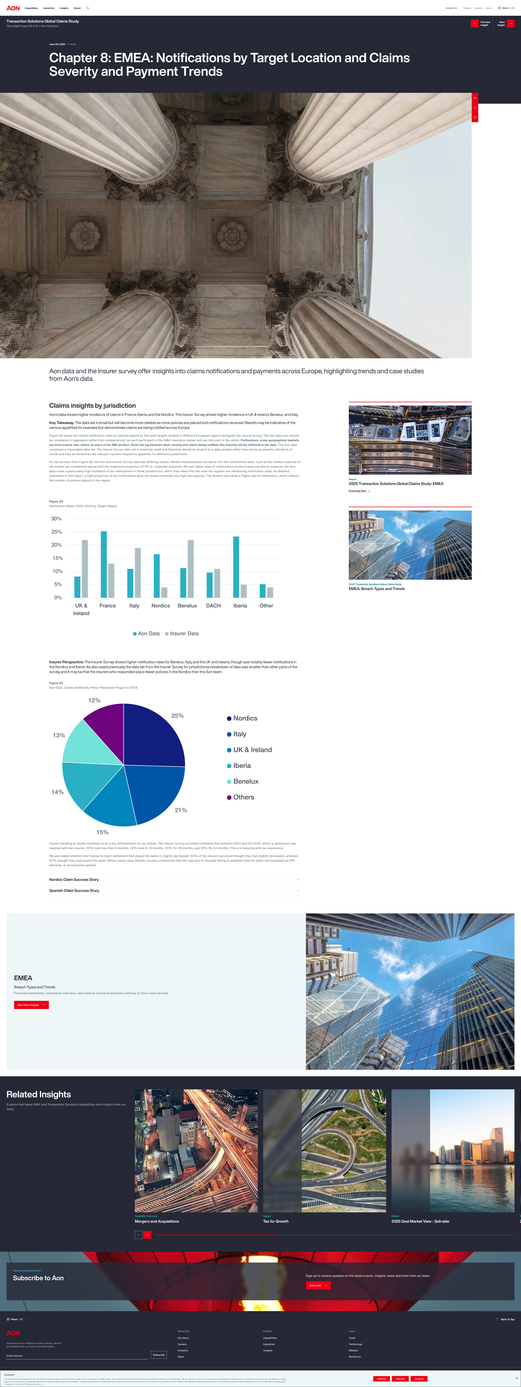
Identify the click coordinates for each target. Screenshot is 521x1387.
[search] (87, 8)
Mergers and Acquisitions (157, 1221)
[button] (31, 1005)
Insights (64, 8)
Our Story (183, 1338)
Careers (467, 8)
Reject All (400, 1378)
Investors (478, 8)
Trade (352, 1338)
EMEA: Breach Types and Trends (377, 588)
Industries (48, 8)
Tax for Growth (276, 1221)
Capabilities (31, 8)
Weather (353, 1350)
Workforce (355, 1356)
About (77, 8)
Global (508, 8)
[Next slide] (147, 1235)
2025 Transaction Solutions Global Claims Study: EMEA (396, 483)
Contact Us (451, 8)
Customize (381, 1378)
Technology (355, 1344)
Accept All (419, 1378)
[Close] (517, 1378)
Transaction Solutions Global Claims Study (43, 21)
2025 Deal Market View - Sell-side (420, 1221)
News (488, 8)
